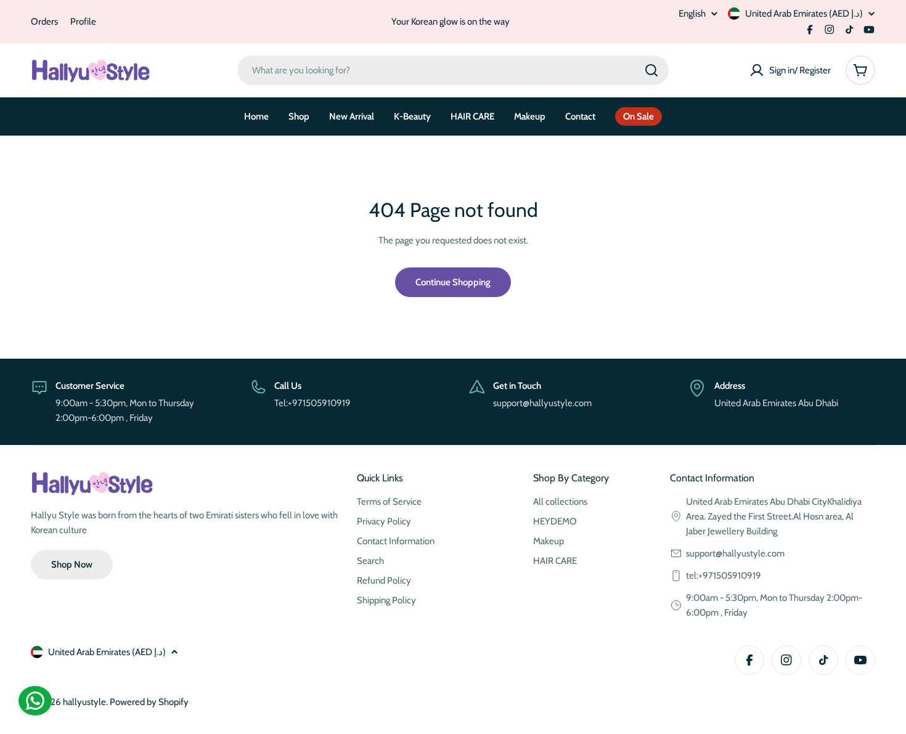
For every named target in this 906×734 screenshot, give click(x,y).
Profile (83, 21)
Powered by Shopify (149, 701)
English (692, 13)
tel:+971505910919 (723, 575)
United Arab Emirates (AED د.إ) (804, 13)
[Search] (651, 70)
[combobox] (453, 70)
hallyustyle (84, 701)
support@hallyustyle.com (735, 553)
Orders (44, 21)
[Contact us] (35, 701)
